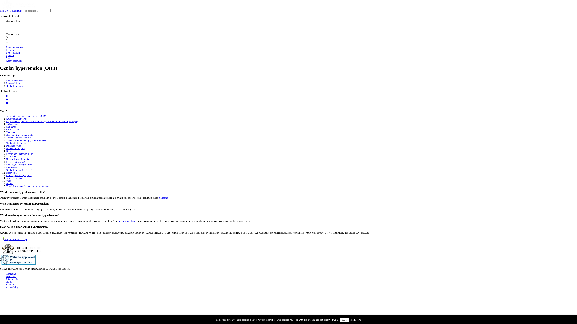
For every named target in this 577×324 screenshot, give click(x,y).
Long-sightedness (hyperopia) (20, 164)
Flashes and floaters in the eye (20, 154)
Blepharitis (11, 127)
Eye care (10, 55)
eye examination (127, 221)
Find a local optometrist (11, 10)
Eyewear (10, 50)
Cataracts (10, 132)
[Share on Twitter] (7, 99)
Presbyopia (11, 172)
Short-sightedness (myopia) (19, 175)
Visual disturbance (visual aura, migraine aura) (28, 186)
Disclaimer (11, 276)
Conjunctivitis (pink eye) (17, 143)
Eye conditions (13, 52)
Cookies (10, 282)
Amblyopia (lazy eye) (16, 118)
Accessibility (12, 287)
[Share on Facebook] (7, 96)
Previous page (8, 75)
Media (9, 58)
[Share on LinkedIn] (7, 101)
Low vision (11, 167)
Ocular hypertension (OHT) (19, 86)
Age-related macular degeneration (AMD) (26, 116)
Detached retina (13, 145)
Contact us (11, 274)
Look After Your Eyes (16, 80)
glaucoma (163, 197)
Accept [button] (344, 320)
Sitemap (10, 284)
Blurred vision (13, 129)
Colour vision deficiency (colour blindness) (26, 140)
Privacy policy (13, 279)
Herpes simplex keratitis (17, 159)
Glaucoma (11, 156)
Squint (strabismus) (15, 178)
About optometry (14, 61)
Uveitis (9, 183)
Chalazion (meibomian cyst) (19, 135)
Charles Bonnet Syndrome (18, 137)
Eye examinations (14, 47)
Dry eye (10, 151)
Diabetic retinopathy (15, 148)
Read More (355, 320)
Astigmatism (12, 124)
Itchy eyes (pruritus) (15, 162)
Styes (8, 181)
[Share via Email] (7, 104)
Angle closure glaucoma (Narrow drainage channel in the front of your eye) (42, 121)
